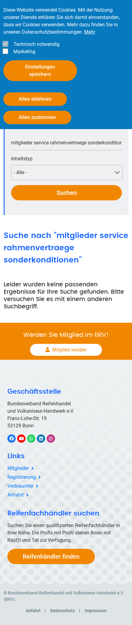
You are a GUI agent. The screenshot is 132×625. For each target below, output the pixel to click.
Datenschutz (62, 610)
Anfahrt (15, 495)
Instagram (54, 438)
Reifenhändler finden (51, 556)
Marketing (24, 51)
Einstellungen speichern (40, 70)
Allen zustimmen (37, 117)
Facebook (15, 438)
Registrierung (21, 477)
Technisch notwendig (37, 44)
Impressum (96, 610)
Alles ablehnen (35, 99)
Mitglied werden (69, 350)
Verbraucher (20, 486)
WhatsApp (34, 438)
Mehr (89, 32)
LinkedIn (44, 438)
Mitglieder (18, 468)
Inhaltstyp (22, 159)
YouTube (24, 438)
